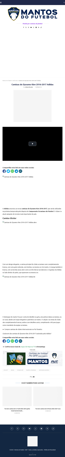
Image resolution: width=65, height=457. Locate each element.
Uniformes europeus (44, 370)
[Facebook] (23, 27)
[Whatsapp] (33, 27)
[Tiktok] (41, 27)
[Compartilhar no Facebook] (4, 171)
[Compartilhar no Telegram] (16, 171)
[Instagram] (28, 27)
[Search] (64, 2)
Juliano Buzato (29, 87)
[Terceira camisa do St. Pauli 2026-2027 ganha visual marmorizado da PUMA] (17, 396)
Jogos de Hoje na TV (28, 347)
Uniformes (15, 80)
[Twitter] (26, 27)
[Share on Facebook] (30, 376)
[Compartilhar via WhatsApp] (12, 171)
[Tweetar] (8, 171)
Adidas (12, 370)
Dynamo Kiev (20, 370)
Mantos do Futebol (7, 80)
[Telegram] (36, 27)
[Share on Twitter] (31, 377)
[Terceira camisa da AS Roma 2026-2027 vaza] (47, 396)
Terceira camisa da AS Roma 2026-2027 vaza (48, 408)
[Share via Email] (33, 376)
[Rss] (38, 27)
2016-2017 (6, 370)
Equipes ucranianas (31, 370)
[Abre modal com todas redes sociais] (20, 171)
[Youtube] (31, 27)
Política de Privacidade (50, 450)
